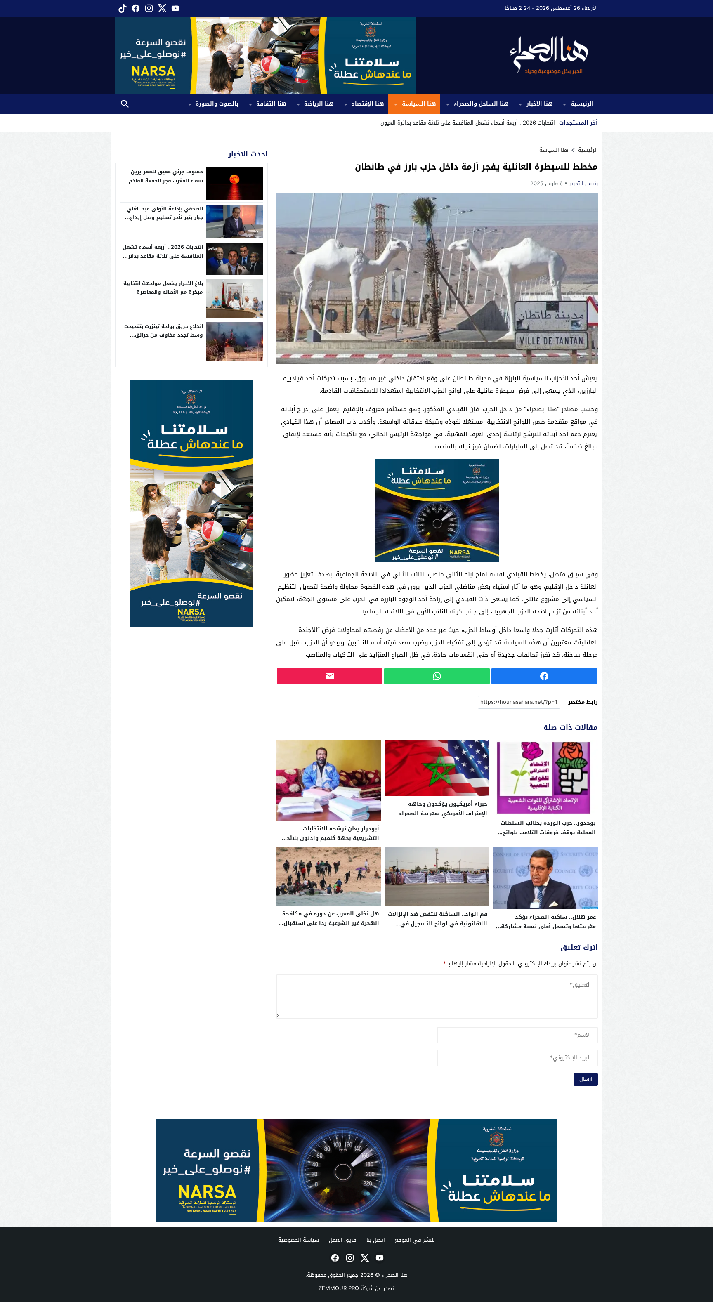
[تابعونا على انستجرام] (148, 8)
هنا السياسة (419, 104)
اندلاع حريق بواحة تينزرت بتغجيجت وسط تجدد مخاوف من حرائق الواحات (163, 335)
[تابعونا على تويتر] (161, 8)
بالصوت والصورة (217, 104)
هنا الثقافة (271, 104)
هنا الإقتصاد (368, 104)
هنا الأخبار (539, 104)
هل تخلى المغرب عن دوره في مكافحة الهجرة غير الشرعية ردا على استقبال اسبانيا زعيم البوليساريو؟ (330, 923)
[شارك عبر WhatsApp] (437, 676)
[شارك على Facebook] (544, 676)
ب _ (551, 123)
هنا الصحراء (395, 1275)
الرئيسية (582, 104)
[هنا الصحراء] (507, 55)
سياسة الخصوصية (298, 1240)
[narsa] (191, 503)
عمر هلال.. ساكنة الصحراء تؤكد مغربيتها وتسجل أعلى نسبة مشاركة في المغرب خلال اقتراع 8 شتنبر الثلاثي (546, 926)
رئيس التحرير (583, 183)
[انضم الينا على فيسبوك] (135, 8)
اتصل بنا (375, 1240)
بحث (125, 104)
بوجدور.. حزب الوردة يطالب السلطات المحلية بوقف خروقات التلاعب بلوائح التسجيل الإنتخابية (548, 832)
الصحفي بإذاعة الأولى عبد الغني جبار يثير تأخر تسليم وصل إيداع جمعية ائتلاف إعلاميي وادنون (165, 217)
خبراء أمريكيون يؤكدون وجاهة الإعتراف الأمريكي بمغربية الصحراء (443, 808)
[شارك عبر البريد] (329, 676)
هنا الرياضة (319, 104)
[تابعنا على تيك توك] (121, 8)
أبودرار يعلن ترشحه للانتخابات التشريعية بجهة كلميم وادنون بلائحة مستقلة (331, 838)
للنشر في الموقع (415, 1240)
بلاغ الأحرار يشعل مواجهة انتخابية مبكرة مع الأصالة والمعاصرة (163, 288)
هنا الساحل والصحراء (481, 104)
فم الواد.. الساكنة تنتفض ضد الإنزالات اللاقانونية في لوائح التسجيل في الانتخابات (437, 923)
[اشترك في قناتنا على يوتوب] (174, 8)
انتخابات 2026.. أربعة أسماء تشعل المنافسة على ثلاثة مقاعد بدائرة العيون (163, 256)
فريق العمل (342, 1240)
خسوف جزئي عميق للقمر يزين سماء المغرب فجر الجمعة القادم (166, 176)
